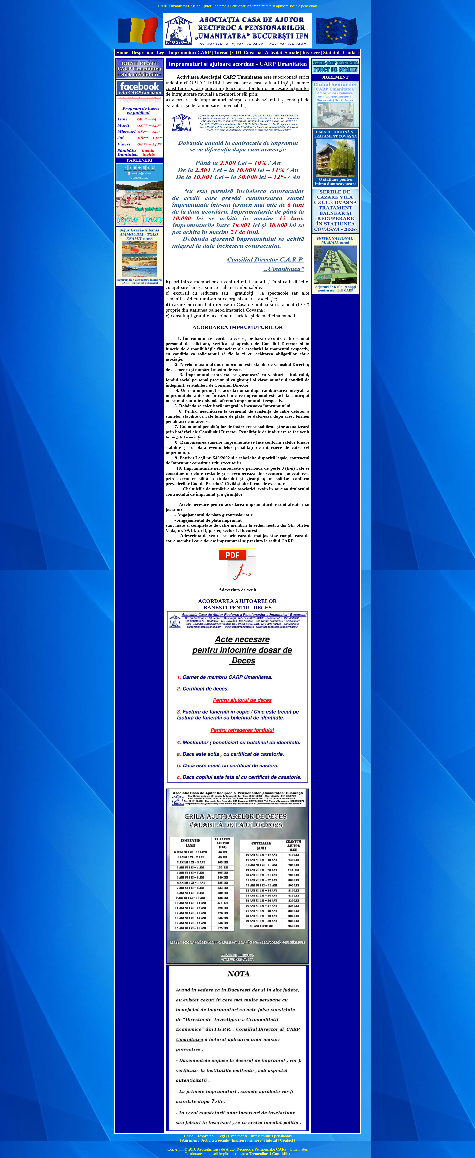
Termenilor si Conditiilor (269, 1154)
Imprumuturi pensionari (272, 1136)
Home (188, 1136)
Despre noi (142, 52)
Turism (221, 52)
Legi (161, 52)
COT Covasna (246, 52)
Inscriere (311, 52)
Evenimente (238, 1136)
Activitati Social (281, 52)
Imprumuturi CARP (190, 52)
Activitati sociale (215, 1140)
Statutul (331, 52)
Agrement (190, 1140)
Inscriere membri (246, 1140)
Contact (351, 52)
